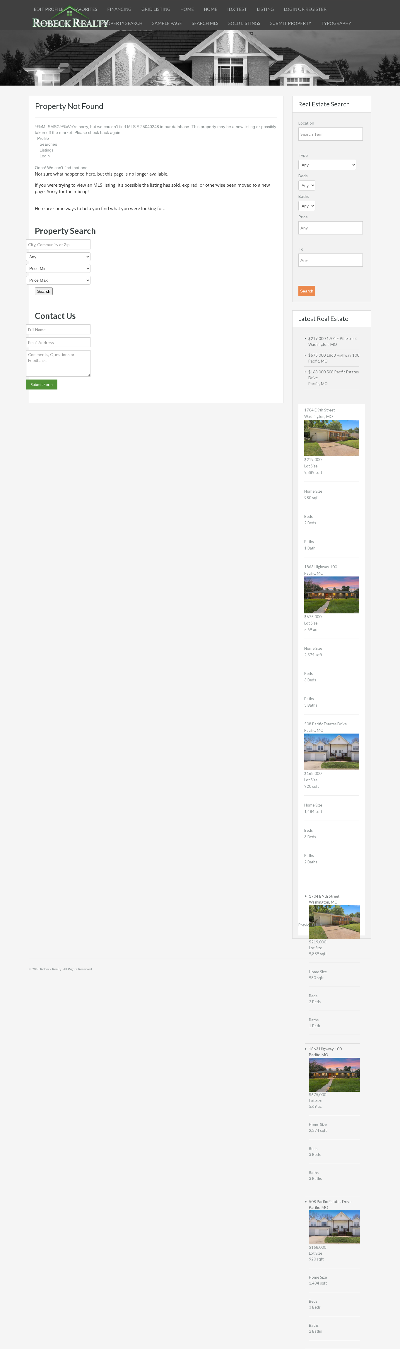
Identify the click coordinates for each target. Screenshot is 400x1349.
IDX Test (237, 9)
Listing (265, 9)
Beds (303, 175)
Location (306, 122)
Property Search (121, 23)
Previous (305, 925)
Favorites (85, 9)
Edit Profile (49, 9)
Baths (303, 196)
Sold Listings (244, 23)
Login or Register (305, 9)
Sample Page (167, 23)
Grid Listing (155, 9)
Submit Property (290, 23)
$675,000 (317, 355)
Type (303, 155)
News (84, 23)
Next (318, 925)
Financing (119, 9)
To (300, 248)
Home (187, 9)
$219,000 (317, 338)
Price (303, 216)
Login (45, 156)
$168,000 (317, 372)
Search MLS (205, 23)
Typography (336, 23)
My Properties (51, 23)
